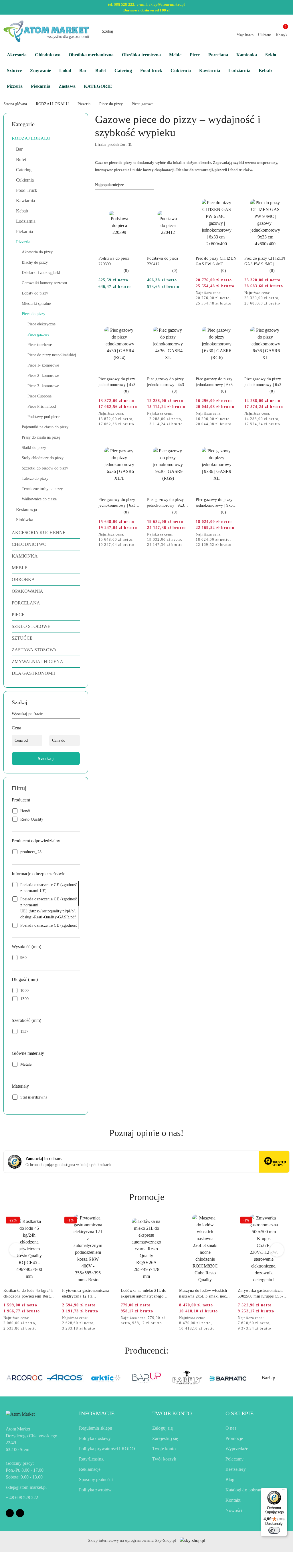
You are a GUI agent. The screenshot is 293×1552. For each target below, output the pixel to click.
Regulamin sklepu (95, 1428)
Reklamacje (90, 1469)
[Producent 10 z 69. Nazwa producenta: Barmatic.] (187, 1377)
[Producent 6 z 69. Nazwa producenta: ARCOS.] (24, 1377)
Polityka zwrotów (95, 1489)
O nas (230, 1428)
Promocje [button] (146, 1197)
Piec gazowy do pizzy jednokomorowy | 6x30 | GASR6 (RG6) (216, 382)
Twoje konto (164, 1448)
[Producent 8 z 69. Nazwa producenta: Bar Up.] (106, 1377)
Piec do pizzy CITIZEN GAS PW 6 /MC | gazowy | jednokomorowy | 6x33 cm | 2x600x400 (216, 261)
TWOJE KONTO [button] (172, 1413)
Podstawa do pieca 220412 (162, 261)
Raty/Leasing (91, 1459)
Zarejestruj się (165, 1438)
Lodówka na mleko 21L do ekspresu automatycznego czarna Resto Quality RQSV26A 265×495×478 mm (146, 1293)
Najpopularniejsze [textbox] (109, 185)
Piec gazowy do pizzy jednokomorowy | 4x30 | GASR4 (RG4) (119, 382)
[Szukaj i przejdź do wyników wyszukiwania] (208, 31)
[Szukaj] (77, 715)
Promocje (234, 1438)
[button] (101, 86)
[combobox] (124, 185)
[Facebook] (10, 1513)
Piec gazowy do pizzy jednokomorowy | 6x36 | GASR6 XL (265, 382)
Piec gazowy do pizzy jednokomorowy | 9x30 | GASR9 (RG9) (167, 503)
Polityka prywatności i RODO (107, 1448)
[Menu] (283, 1491)
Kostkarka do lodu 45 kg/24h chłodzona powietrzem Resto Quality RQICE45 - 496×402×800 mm (28, 1293)
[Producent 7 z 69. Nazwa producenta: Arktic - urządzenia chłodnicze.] (65, 1377)
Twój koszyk (164, 1459)
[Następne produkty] (277, 1249)
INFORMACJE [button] (96, 1413)
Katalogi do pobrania (244, 1489)
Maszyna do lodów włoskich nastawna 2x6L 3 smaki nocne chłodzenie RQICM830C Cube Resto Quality (204, 1293)
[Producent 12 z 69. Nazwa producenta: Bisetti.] (268, 1377)
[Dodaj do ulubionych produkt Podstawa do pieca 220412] (182, 202)
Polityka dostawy (95, 1438)
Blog (230, 1479)
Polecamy (234, 1459)
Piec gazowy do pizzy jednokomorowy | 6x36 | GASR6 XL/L (119, 503)
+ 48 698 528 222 (22, 1497)
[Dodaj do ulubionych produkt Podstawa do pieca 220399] (133, 202)
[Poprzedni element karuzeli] (6, 1377)
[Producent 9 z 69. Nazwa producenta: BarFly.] (146, 1377)
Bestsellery (235, 1469)
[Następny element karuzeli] (287, 1377)
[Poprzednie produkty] (16, 1249)
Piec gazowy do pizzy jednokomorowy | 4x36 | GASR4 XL (167, 382)
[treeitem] (46, 138)
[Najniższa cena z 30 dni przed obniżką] (235, 293)
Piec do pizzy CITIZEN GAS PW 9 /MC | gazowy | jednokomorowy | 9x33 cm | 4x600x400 (264, 261)
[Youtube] (20, 1513)
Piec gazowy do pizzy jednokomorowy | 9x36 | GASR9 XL (216, 503)
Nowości (233, 1510)
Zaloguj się (162, 1428)
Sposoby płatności (96, 1479)
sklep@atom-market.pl (26, 1487)
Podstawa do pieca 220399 (114, 261)
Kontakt (232, 1500)
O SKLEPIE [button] (239, 1413)
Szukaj (46, 758)
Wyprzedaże (236, 1448)
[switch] (274, 1530)
